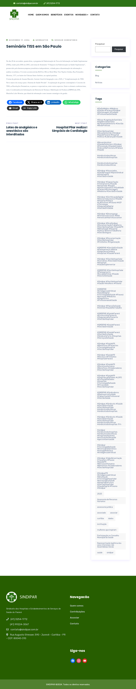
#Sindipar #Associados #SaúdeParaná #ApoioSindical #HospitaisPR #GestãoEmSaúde (110, 173)
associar (113, 513)
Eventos (68, 15)
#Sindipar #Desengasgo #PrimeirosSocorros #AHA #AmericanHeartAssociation (109, 216)
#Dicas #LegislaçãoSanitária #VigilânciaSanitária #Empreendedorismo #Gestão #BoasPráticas (110, 123)
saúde (99, 552)
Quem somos (42, 15)
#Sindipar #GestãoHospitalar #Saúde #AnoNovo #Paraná (109, 282)
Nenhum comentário (65, 40)
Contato (95, 15)
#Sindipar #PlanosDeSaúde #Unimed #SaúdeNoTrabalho (109, 307)
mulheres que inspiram (106, 530)
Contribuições (77, 611)
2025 (99, 494)
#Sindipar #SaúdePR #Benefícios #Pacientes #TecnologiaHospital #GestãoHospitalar (107, 346)
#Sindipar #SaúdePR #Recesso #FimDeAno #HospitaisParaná (106, 357)
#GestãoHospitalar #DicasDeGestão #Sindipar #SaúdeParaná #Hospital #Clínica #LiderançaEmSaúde (109, 134)
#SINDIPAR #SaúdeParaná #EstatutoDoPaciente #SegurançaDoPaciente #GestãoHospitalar (108, 316)
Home (31, 15)
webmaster (41, 40)
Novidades (81, 15)
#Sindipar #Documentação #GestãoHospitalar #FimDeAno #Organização (109, 240)
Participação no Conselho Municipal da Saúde (108, 537)
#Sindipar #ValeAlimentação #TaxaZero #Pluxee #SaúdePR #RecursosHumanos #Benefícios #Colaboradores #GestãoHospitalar (109, 463)
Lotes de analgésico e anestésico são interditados (21, 130)
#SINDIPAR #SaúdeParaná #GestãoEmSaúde (108, 326)
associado (101, 513)
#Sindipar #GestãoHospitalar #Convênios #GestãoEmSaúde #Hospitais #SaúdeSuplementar (110, 262)
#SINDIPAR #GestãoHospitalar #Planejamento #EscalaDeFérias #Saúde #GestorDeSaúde (110, 273)
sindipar (110, 552)
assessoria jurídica (105, 507)
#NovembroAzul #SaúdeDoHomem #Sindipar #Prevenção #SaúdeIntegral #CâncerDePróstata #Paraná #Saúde (110, 146)
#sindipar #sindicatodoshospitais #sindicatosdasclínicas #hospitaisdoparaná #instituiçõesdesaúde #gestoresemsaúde (107, 435)
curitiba (100, 518)
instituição (102, 524)
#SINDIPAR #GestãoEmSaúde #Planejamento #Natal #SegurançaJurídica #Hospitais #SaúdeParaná (110, 250)
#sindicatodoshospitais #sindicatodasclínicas (107, 164)
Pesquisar (100, 44)
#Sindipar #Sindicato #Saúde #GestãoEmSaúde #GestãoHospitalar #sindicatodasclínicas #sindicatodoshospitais (110, 407)
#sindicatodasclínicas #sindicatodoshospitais (107, 156)
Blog (97, 76)
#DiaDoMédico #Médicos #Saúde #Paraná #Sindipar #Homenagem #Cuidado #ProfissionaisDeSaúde (108, 111)
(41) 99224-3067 (19, 624)
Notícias (98, 83)
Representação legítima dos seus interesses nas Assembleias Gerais (109, 545)
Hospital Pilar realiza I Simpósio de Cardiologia (69, 129)
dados (110, 518)
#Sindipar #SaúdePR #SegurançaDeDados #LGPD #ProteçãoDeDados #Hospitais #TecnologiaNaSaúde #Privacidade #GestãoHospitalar (109, 381)
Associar (74, 617)
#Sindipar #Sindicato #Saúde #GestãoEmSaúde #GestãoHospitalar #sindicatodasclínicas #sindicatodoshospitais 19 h (110, 421)
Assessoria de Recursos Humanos (107, 500)
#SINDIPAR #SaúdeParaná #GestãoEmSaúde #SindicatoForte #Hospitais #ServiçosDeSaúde (109, 335)
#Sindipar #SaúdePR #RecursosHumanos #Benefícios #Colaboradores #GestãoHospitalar (109, 367)
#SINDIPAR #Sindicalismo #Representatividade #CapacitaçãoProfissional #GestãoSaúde (108, 395)
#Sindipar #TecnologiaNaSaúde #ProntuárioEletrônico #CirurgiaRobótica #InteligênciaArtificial (106, 449)
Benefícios (56, 15)
